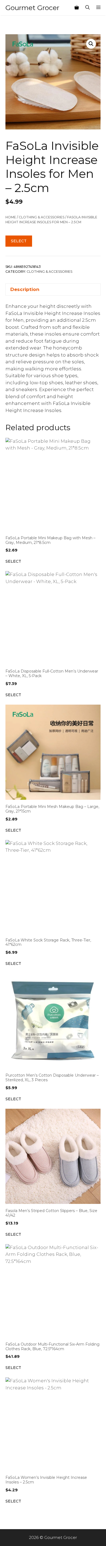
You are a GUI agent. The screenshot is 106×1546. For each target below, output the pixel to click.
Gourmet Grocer (32, 8)
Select (19, 240)
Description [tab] (24, 289)
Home (10, 217)
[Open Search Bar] (87, 7)
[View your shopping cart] (76, 7)
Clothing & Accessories (41, 217)
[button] (91, 44)
